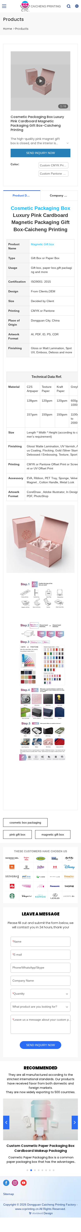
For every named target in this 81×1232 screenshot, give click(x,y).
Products (21, 29)
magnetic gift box (53, 834)
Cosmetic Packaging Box (40, 208)
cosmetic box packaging (25, 822)
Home (7, 29)
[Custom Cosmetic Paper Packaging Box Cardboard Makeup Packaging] (40, 1119)
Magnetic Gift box (42, 244)
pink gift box (17, 834)
